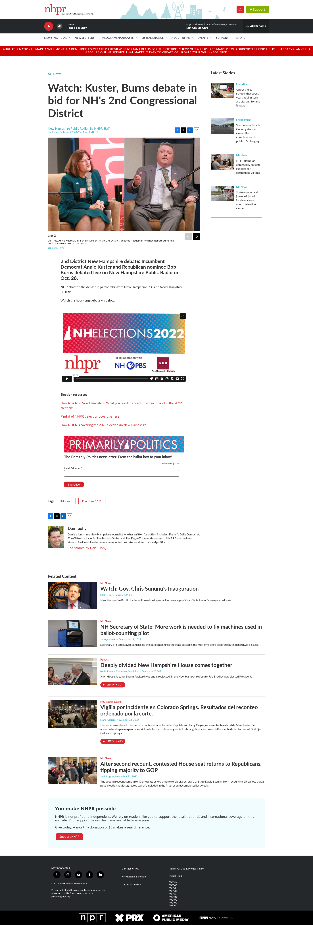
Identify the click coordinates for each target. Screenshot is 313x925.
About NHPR (181, 37)
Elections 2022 (92, 501)
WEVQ (173, 902)
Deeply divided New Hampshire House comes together (166, 665)
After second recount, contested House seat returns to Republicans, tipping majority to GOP (181, 767)
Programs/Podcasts (118, 37)
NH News (54, 74)
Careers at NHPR (131, 884)
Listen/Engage (153, 37)
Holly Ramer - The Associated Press (120, 671)
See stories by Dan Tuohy (87, 548)
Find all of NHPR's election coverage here (89, 416)
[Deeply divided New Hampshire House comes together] (72, 671)
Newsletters (85, 37)
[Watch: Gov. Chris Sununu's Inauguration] (72, 595)
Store (240, 37)
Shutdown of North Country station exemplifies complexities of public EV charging (248, 133)
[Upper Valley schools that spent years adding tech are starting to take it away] (222, 90)
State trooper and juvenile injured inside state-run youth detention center (247, 200)
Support (259, 9)
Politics (104, 659)
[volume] (60, 26)
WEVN (173, 896)
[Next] (196, 236)
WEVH (173, 891)
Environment (243, 119)
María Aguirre (108, 719)
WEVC (173, 885)
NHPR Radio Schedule (134, 876)
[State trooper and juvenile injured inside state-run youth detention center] (222, 193)
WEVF (172, 888)
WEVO (173, 899)
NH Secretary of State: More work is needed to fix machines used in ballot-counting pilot (181, 630)
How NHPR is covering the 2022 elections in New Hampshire (103, 425)
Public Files (175, 875)
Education (242, 84)
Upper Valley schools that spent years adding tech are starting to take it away (248, 97)
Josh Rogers (107, 776)
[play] (49, 26)
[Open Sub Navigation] (69, 37)
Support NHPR (69, 837)
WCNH (173, 882)
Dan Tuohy (77, 528)
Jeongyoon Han (109, 639)
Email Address (73, 468)
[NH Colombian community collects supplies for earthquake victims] (222, 162)
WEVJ (172, 893)
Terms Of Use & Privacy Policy (186, 868)
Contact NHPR (130, 868)
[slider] (65, 26)
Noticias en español (111, 701)
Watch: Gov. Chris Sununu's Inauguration (149, 588)
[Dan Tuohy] (56, 537)
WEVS (173, 905)
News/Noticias (55, 37)
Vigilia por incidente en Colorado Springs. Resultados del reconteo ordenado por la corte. (179, 710)
